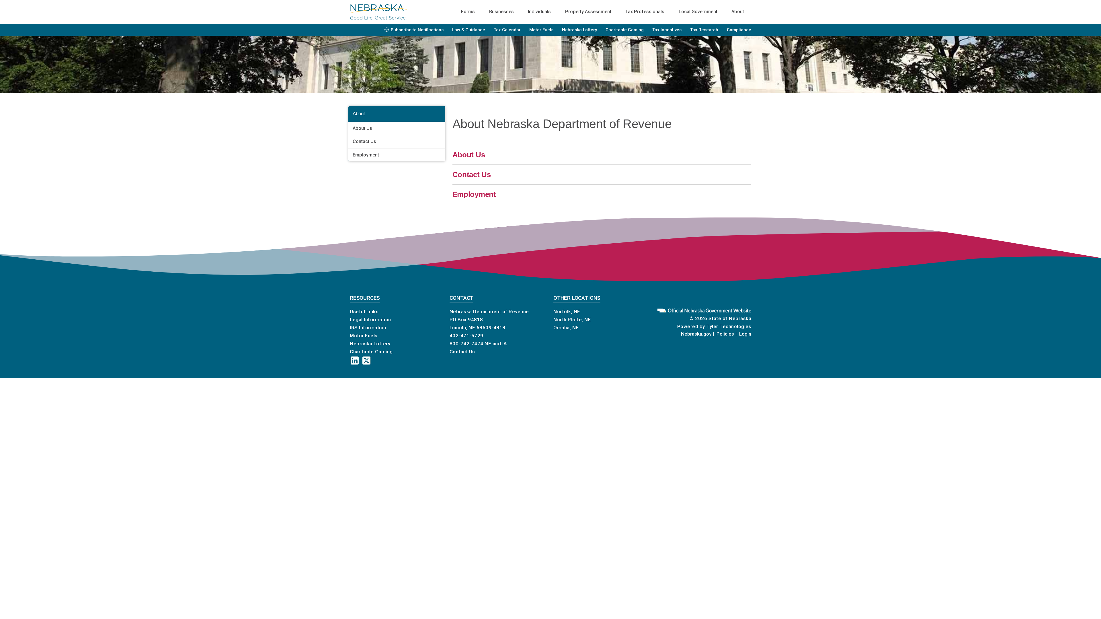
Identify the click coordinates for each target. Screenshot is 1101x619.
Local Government (698, 11)
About (737, 11)
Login (745, 334)
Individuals (539, 11)
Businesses (501, 11)
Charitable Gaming (625, 29)
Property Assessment (588, 11)
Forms (468, 11)
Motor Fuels (541, 29)
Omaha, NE (566, 327)
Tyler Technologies (728, 326)
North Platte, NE (572, 319)
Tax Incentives (667, 29)
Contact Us (364, 141)
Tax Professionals (644, 11)
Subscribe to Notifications (417, 29)
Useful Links (364, 311)
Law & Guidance (468, 29)
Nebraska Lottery (579, 29)
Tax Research (704, 29)
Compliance (739, 29)
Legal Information (370, 319)
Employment (366, 155)
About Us (362, 128)
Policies (725, 334)
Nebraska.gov (696, 334)
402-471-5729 (466, 335)
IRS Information (368, 327)
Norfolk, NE (566, 311)
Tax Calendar (507, 29)
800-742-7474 (466, 343)
